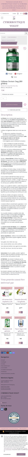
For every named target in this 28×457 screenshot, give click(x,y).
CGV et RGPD (4, 367)
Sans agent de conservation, (20, 246)
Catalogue (3, 362)
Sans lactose (19, 248)
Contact (14, 13)
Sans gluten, (4, 242)
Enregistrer (19, 73)
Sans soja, (14, 242)
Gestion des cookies (5, 386)
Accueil (3, 37)
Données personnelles (5, 388)
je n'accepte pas (7, 454)
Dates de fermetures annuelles (8, 373)
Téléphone (4, 402)
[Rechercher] (26, 33)
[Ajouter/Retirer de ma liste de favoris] (25, 104)
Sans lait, (14, 248)
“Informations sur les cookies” (10, 448)
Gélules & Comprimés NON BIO (8, 40)
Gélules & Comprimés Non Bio (9, 86)
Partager (10, 73)
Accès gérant (23, 428)
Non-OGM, (9, 242)
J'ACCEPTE (21, 454)
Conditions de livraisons (6, 369)
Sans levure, (8, 248)
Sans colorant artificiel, (6, 244)
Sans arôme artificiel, (17, 244)
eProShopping (18, 431)
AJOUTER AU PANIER (11, 104)
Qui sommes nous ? (5, 365)
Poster (15, 77)
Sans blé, (3, 248)
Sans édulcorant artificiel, (7, 246)
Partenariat (3, 371)
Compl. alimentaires (12, 37)
